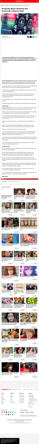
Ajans (18, 181)
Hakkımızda (24, 389)
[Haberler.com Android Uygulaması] (27, 412)
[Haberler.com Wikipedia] (4, 415)
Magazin (2, 397)
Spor (2, 396)
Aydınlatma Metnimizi (9, 441)
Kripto (2, 400)
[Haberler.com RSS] (2, 415)
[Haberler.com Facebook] (4, 412)
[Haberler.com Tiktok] (8, 415)
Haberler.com (22, 393)
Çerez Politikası (31, 397)
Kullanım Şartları (31, 394)
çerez (2, 440)
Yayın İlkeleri (37, 389)
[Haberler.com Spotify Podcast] (15, 412)
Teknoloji (11, 396)
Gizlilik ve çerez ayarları (12, 422)
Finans (11, 397)
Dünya (7, 5)
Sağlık (9, 181)
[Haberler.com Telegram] (10, 415)
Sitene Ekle (30, 406)
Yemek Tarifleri (22, 402)
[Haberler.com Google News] (2, 412)
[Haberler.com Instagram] (8, 412)
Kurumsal (30, 393)
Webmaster (30, 402)
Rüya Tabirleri (22, 400)
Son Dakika (3, 399)
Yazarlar (11, 400)
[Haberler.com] (6, 389)
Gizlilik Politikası (31, 396)
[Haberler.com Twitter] (6, 412)
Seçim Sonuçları (22, 397)
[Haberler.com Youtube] (6, 415)
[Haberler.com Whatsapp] (13, 412)
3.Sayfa (2, 402)
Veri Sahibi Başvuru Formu (33, 400)
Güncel (12, 181)
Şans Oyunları (22, 399)
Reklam (28, 389)
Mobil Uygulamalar (31, 403)
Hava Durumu (22, 394)
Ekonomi (2, 394)
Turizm (11, 399)
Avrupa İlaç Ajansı (4, 181)
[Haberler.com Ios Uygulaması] (22, 412)
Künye (34, 389)
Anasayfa (2, 5)
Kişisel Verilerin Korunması (33, 399)
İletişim (31, 389)
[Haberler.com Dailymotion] (13, 415)
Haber (16, 421)
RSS (29, 405)
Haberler (2, 393)
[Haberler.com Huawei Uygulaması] (32, 412)
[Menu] (1, 1)
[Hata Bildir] (17, 422)
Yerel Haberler (12, 402)
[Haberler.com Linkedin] (10, 412)
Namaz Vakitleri (22, 396)
